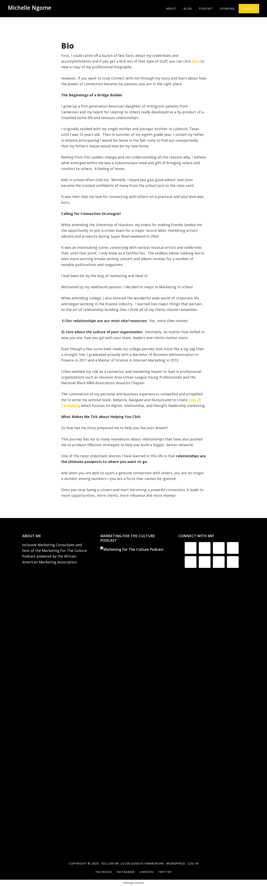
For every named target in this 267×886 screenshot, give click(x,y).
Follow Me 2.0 (113, 863)
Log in (193, 863)
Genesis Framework (147, 863)
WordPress (175, 863)
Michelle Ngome (29, 7)
